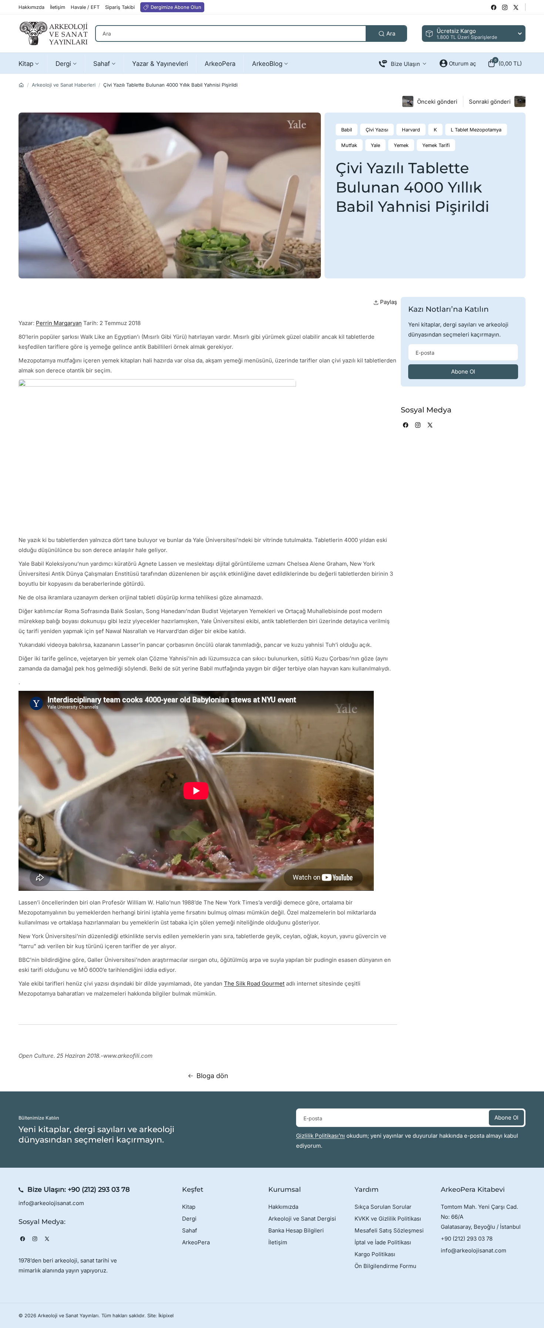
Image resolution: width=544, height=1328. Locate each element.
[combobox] (251, 33)
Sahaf (189, 1230)
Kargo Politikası (375, 1254)
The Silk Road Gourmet (254, 983)
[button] (504, 63)
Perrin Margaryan (59, 323)
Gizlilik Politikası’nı (320, 1135)
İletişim (277, 1242)
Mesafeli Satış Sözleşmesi (389, 1230)
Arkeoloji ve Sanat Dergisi (302, 1218)
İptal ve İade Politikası (383, 1242)
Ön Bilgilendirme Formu (385, 1266)
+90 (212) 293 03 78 (99, 1189)
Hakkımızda (283, 1206)
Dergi (189, 1218)
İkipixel (166, 1315)
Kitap (188, 1206)
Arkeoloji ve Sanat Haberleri (63, 85)
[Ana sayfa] (21, 85)
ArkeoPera (196, 1242)
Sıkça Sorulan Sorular (383, 1206)
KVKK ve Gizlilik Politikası (388, 1218)
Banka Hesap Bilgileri (296, 1230)
